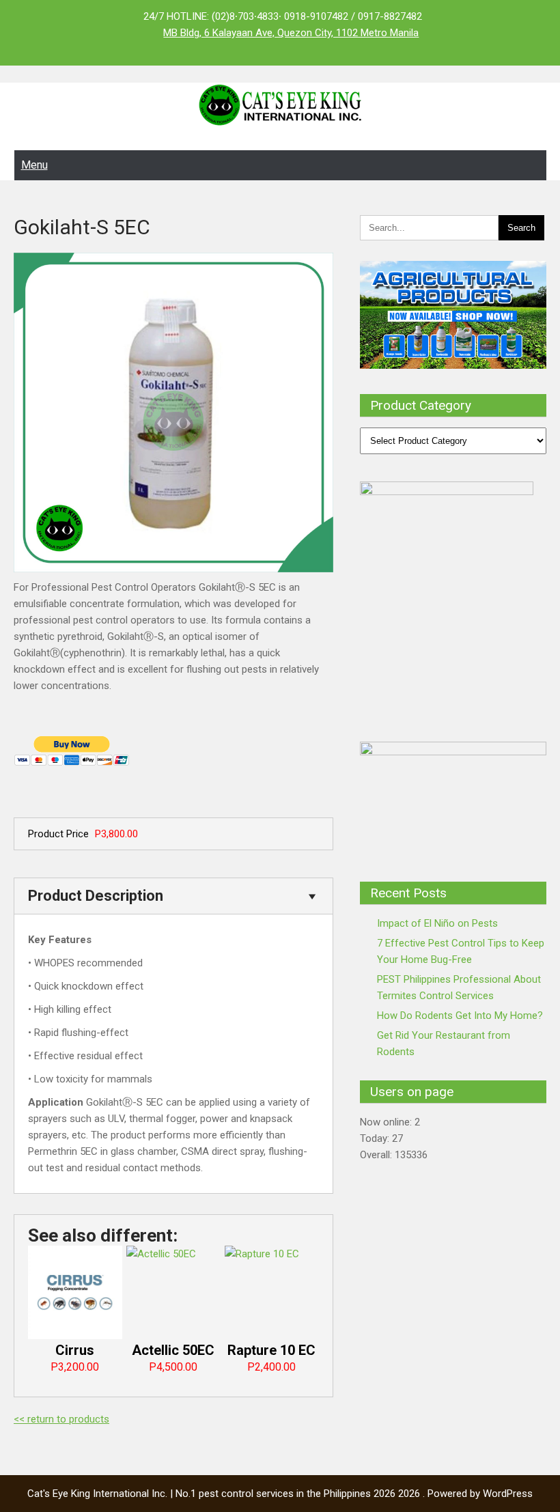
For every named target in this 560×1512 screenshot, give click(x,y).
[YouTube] (82, 49)
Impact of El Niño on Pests (437, 923)
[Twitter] (55, 49)
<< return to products (61, 1419)
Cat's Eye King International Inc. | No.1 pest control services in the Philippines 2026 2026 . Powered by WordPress (280, 1493)
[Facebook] (28, 49)
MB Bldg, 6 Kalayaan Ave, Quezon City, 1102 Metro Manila (291, 33)
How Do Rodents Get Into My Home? (460, 1015)
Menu (34, 164)
